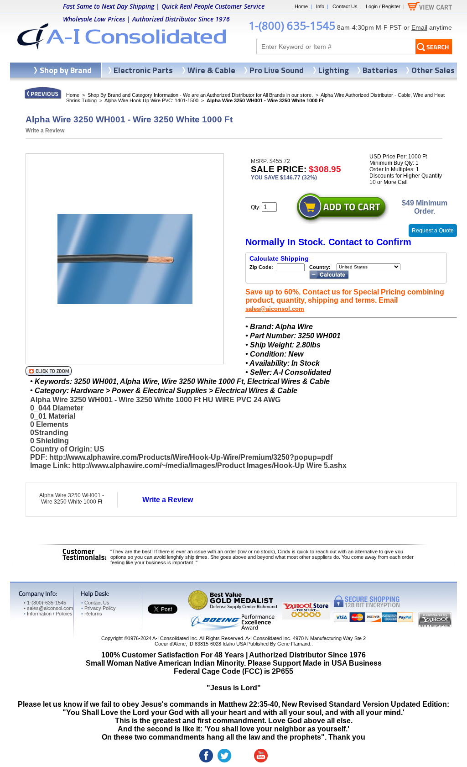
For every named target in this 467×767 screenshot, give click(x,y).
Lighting (333, 70)
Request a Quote (433, 230)
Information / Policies (48, 613)
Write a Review (45, 130)
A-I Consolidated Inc (174, 638)
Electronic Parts (143, 70)
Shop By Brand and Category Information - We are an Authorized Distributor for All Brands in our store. (200, 95)
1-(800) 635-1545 (292, 25)
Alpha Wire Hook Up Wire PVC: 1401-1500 (151, 100)
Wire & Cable (211, 70)
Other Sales (433, 70)
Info (320, 6)
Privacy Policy (98, 608)
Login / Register (383, 6)
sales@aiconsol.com (274, 308)
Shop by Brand (66, 70)
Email (419, 27)
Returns (91, 613)
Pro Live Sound (276, 70)
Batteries (380, 70)
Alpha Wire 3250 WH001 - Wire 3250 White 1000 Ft (71, 498)
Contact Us (345, 6)
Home (301, 6)
